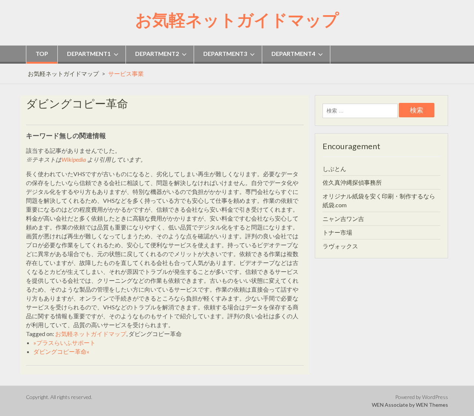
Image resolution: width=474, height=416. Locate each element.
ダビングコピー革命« (61, 351)
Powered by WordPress (421, 397)
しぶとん (334, 168)
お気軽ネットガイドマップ (237, 20)
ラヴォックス (340, 245)
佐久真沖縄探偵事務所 (352, 182)
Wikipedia (73, 159)
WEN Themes (432, 405)
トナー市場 (337, 232)
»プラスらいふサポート (64, 342)
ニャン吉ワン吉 (343, 218)
